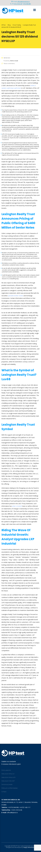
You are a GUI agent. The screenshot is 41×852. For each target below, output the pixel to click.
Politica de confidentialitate (9, 788)
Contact (3, 791)
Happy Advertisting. (29, 847)
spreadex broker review (15, 296)
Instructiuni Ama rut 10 (8, 777)
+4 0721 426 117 (24, 807)
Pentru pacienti (6, 770)
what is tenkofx (17, 506)
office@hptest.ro (12, 812)
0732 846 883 (27, 4)
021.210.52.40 (18, 4)
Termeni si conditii (6, 784)
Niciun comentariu (9, 63)
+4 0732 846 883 (13, 807)
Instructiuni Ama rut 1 (8, 774)
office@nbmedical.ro (23, 1)
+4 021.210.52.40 (16, 810)
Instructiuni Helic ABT (8, 781)
